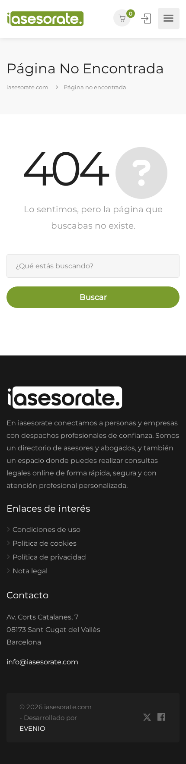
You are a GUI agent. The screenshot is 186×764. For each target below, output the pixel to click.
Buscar (93, 297)
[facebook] (161, 717)
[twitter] (146, 717)
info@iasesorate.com (42, 662)
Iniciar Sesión (147, 18)
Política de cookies (45, 543)
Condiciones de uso (46, 529)
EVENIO (32, 728)
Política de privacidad (49, 557)
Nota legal (30, 571)
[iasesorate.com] (45, 19)
